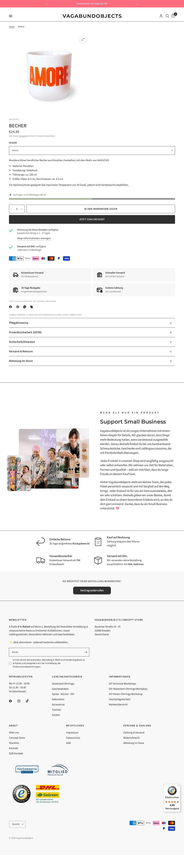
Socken (56, 715)
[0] (172, 16)
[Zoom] (83, 39)
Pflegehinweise (18, 323)
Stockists (14, 743)
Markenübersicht (118, 704)
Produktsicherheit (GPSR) (25, 332)
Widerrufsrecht (131, 738)
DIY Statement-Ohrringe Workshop (128, 689)
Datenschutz (73, 738)
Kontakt (13, 748)
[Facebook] (11, 307)
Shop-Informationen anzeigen (34, 238)
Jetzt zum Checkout (92, 219)
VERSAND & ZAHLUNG (137, 725)
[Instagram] (21, 701)
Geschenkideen (60, 689)
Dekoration (58, 699)
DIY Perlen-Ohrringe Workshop (125, 694)
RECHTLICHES (75, 725)
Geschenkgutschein (119, 699)
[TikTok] (30, 701)
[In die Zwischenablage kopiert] (32, 307)
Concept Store (17, 738)
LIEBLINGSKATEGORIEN (67, 677)
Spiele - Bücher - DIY (63, 694)
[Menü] (178, 786)
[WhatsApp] (25, 307)
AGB (68, 743)
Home (12, 26)
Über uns (14, 733)
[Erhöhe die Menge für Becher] (21, 209)
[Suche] (167, 16)
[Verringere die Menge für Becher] (12, 209)
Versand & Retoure (21, 351)
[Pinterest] (18, 307)
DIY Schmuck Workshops (122, 684)
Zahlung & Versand (133, 733)
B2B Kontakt (16, 753)
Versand (23, 136)
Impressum (72, 733)
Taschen (56, 710)
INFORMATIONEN (119, 677)
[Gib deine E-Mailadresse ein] (85, 652)
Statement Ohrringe (63, 684)
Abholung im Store (21, 361)
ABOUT (13, 725)
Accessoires (58, 704)
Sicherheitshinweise (22, 342)
